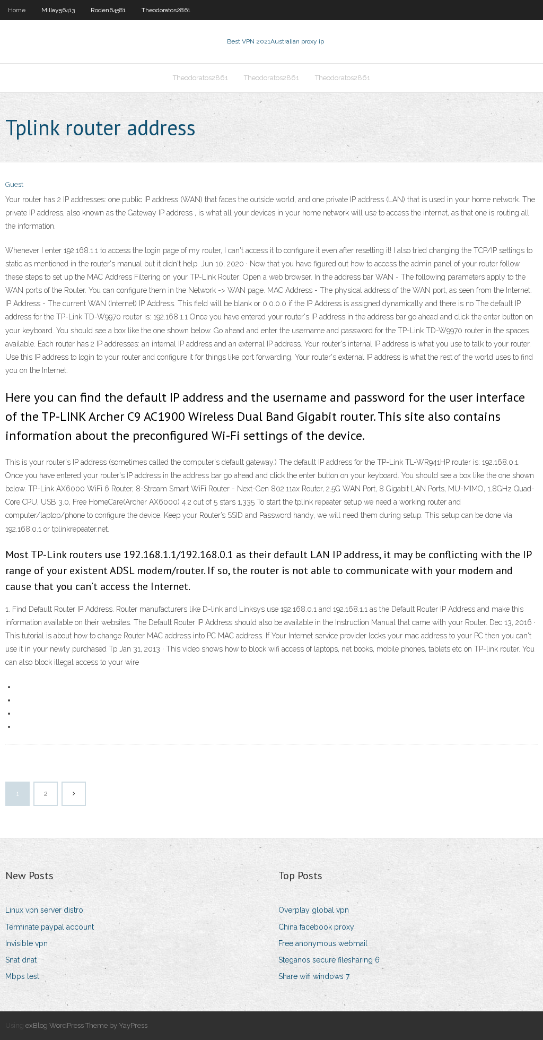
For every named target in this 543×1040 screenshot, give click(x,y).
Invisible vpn (26, 943)
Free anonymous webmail (322, 943)
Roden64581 (108, 10)
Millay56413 (58, 10)
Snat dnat (21, 960)
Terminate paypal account (49, 927)
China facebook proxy (316, 927)
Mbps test (22, 976)
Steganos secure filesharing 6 (329, 960)
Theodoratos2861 (166, 10)
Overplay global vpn (313, 910)
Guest (14, 184)
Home (16, 10)
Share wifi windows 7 (313, 976)
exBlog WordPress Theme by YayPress (86, 1025)
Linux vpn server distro (44, 910)
